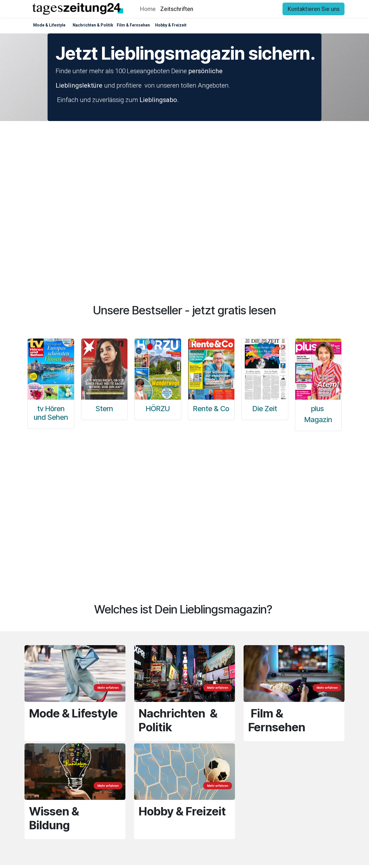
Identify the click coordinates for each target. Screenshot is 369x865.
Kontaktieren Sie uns (313, 8)
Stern (104, 408)
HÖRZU (158, 408)
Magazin (318, 419)
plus (318, 408)
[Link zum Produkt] (211, 369)
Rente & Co (211, 408)
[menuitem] (148, 9)
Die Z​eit (265, 408)
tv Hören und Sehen (51, 413)
